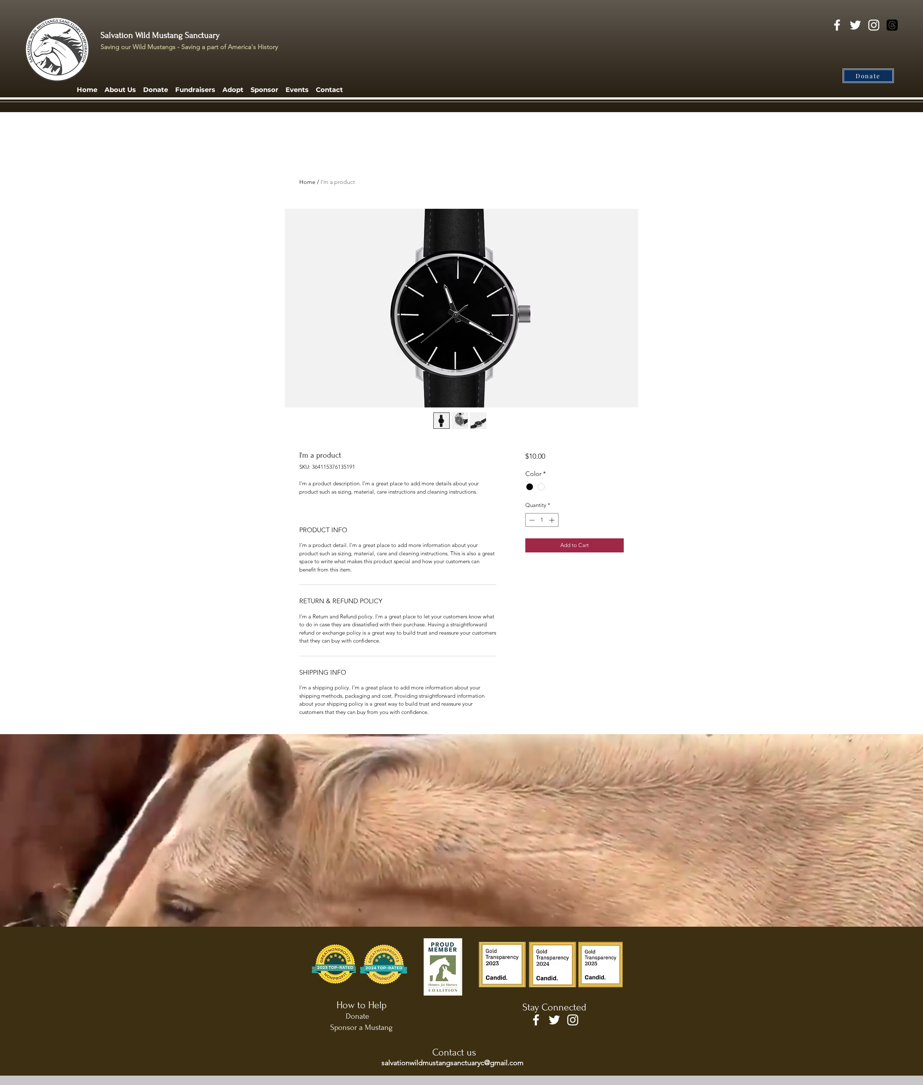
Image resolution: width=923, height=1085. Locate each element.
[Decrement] (531, 520)
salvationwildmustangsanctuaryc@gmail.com (452, 1062)
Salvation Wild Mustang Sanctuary (160, 35)
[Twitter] (855, 25)
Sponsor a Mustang (361, 1027)
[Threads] (892, 25)
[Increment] (552, 520)
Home (307, 181)
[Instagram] (873, 25)
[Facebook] (837, 25)
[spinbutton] (542, 520)
